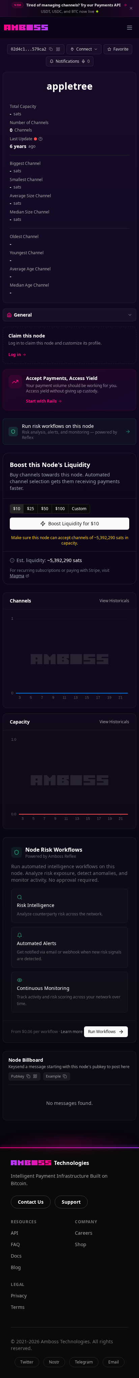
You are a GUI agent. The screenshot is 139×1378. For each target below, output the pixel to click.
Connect (84, 49)
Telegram (84, 1362)
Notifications (73, 61)
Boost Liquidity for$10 (73, 523)
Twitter (26, 1362)
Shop (80, 1244)
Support (71, 1202)
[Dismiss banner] (131, 8)
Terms (18, 1307)
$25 (30, 508)
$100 (60, 508)
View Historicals (114, 601)
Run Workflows (102, 1031)
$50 (44, 508)
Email (113, 1362)
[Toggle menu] (129, 27)
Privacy (19, 1295)
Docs (16, 1256)
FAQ (15, 1244)
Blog (16, 1267)
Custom (79, 508)
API (14, 1233)
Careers (83, 1233)
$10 (16, 508)
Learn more (72, 1031)
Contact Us (31, 1202)
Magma (17, 576)
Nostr (54, 1362)
